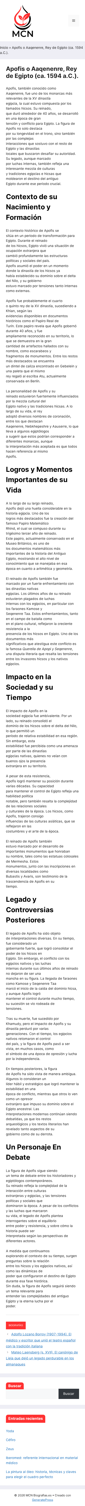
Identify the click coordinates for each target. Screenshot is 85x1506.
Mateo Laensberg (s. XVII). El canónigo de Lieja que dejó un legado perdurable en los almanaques (42, 1358)
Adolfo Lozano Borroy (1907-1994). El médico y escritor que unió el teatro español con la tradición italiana (41, 1340)
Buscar (14, 1386)
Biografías (16, 1325)
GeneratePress (42, 1500)
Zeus (10, 1449)
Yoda (10, 1431)
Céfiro (10, 1440)
